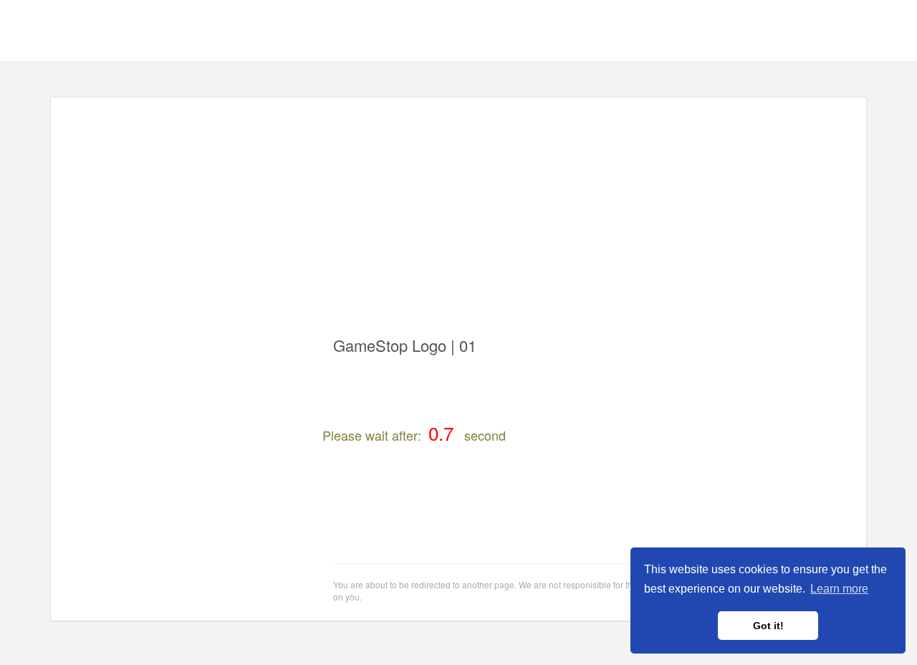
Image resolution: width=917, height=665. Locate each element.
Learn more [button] (839, 589)
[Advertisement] (458, 208)
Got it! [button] (768, 625)
